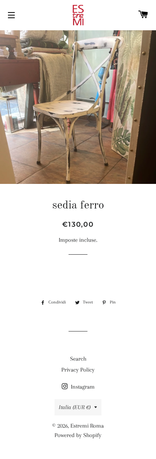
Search (78, 358)
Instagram (82, 386)
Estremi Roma (87, 425)
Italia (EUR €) (74, 407)
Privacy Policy (78, 369)
